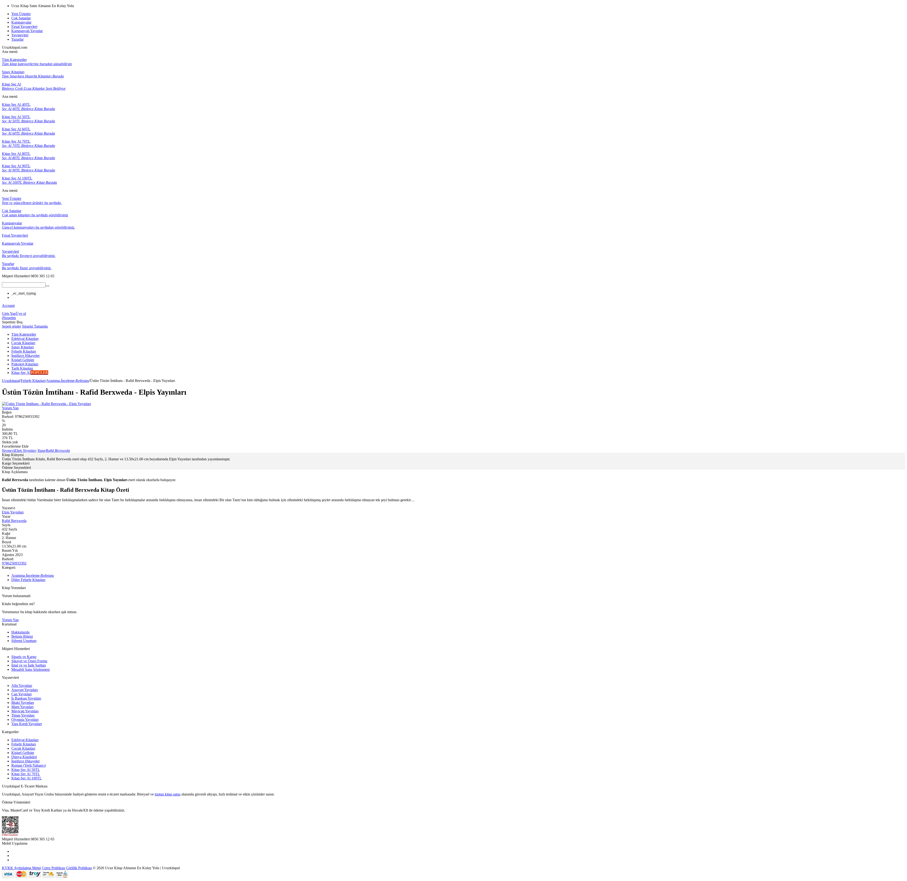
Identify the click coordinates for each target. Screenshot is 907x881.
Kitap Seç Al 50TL (25, 770)
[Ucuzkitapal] (3, 280)
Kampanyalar (21, 22)
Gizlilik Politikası (79, 868)
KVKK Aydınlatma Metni (21, 868)
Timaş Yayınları (22, 715)
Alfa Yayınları (21, 686)
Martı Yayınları (22, 707)
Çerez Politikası (53, 868)
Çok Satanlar (21, 18)
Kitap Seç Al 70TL (25, 774)
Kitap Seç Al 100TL (26, 778)
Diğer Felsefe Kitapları (28, 580)
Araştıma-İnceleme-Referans (67, 381)
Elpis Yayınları (13, 512)
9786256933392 (14, 563)
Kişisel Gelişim (22, 753)
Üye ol (21, 314)
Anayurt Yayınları (24, 690)
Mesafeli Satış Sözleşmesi (30, 669)
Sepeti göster (11, 326)
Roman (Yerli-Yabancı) (28, 765)
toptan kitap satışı (167, 794)
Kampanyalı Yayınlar (27, 31)
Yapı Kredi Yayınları (26, 724)
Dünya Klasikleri (24, 757)
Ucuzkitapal (11, 381)
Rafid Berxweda (14, 521)
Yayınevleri (19, 35)
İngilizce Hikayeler (25, 761)
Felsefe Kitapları (33, 381)
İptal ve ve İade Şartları (28, 665)
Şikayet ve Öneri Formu (29, 661)
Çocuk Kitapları (23, 748)
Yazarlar (17, 39)
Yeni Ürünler (21, 14)
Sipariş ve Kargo (23, 657)
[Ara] (47, 286)
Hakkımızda (20, 632)
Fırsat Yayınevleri (24, 27)
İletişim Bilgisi (22, 636)
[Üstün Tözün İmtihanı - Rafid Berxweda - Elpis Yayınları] (46, 404)
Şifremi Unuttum (23, 641)
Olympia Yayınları (25, 720)
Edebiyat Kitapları (25, 740)
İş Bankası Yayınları (26, 698)
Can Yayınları (21, 694)
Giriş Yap (9, 314)
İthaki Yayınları (22, 703)
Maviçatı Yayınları (25, 711)
